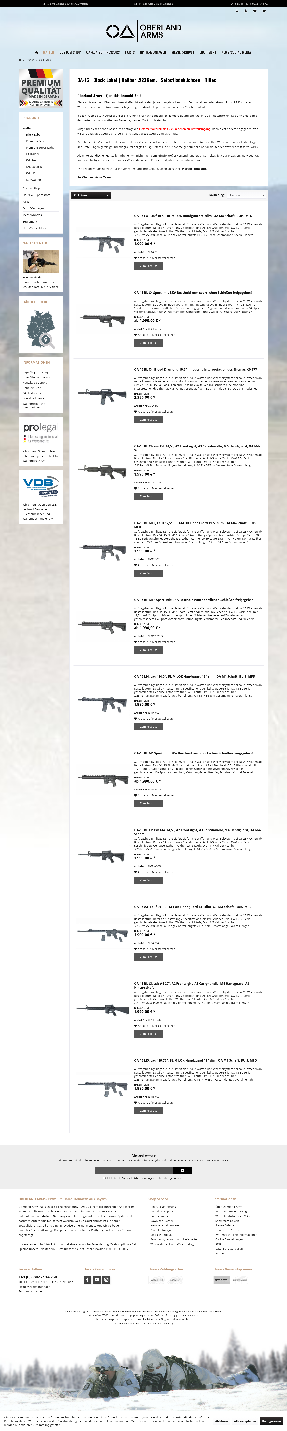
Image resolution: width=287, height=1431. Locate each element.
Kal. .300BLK (33, 167)
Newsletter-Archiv (227, 1230)
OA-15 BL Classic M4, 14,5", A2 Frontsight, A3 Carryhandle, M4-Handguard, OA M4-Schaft (197, 832)
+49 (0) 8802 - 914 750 (38, 1277)
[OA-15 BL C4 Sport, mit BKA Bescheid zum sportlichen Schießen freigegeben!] (103, 319)
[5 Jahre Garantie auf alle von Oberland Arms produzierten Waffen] (41, 88)
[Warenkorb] (264, 11)
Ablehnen (221, 1421)
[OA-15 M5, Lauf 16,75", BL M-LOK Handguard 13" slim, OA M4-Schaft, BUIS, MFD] (103, 1087)
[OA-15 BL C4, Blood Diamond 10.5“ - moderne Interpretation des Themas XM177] (103, 396)
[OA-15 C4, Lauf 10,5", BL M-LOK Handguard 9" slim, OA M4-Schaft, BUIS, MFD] (103, 242)
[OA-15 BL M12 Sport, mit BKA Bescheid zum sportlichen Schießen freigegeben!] (103, 626)
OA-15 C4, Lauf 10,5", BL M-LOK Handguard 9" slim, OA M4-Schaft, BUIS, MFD (193, 216)
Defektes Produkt (161, 1235)
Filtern (82, 195)
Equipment (30, 221)
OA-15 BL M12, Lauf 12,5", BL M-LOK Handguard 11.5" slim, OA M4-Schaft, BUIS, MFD (195, 525)
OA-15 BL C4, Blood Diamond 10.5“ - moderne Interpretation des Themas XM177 (195, 369)
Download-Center (34, 398)
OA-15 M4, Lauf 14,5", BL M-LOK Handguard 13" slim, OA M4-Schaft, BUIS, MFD (194, 676)
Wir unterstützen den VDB (232, 1216)
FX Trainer (32, 154)
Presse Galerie (224, 1225)
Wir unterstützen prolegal (232, 1211)
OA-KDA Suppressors (36, 195)
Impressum (222, 1253)
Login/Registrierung (35, 372)
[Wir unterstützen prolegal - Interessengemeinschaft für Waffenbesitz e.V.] (41, 433)
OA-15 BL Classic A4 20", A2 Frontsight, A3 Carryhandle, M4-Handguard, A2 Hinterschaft (191, 986)
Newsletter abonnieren (165, 1225)
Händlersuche (32, 388)
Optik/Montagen (33, 208)
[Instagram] (106, 1280)
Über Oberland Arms (36, 377)
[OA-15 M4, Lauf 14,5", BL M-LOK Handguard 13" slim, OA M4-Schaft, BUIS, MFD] (103, 703)
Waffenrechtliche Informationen (34, 405)
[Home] (36, 52)
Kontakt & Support (35, 382)
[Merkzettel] (254, 11)
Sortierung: (217, 195)
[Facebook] (87, 1280)
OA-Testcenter (32, 393)
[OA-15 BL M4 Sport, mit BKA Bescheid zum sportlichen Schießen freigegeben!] (103, 779)
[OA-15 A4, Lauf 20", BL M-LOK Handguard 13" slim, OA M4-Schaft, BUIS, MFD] (103, 933)
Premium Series (36, 141)
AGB (218, 1244)
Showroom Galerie (227, 1221)
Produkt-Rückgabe (162, 1230)
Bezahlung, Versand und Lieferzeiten (174, 1239)
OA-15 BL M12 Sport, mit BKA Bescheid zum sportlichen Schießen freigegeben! (194, 600)
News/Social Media (35, 228)
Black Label (33, 134)
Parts (26, 201)
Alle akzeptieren (245, 1421)
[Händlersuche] (41, 329)
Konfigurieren (271, 1421)
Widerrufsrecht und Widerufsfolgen (173, 1244)
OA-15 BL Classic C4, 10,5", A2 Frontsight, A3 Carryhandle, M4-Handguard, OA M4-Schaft (197, 448)
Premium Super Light (39, 147)
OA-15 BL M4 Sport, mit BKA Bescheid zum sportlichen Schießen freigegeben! (193, 753)
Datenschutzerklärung (229, 1248)
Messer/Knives (32, 215)
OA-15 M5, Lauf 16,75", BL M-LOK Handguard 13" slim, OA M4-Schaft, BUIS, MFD (195, 1060)
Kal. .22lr (31, 173)
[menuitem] (263, 11)
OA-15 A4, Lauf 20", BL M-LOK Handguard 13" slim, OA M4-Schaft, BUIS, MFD (193, 907)
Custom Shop (31, 188)
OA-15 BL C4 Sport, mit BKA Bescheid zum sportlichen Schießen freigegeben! (193, 293)
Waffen (27, 128)
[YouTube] (97, 1280)
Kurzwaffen (33, 180)
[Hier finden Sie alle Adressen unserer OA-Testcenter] (41, 261)
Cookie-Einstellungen (229, 1239)
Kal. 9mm (31, 160)
